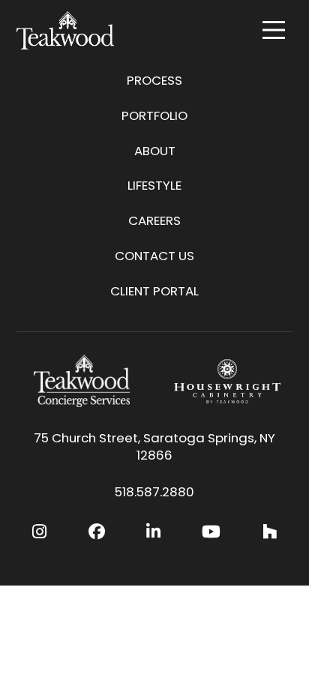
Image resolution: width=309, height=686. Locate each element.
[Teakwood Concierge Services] (81, 381)
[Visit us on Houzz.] (269, 532)
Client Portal (154, 291)
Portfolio (155, 115)
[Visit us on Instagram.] (39, 532)
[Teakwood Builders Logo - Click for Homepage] (65, 30)
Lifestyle (155, 185)
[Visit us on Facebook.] (96, 532)
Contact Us (154, 256)
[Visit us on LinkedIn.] (153, 532)
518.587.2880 (154, 492)
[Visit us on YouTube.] (211, 532)
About (155, 151)
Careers (154, 220)
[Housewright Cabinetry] (227, 381)
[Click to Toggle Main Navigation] (273, 30)
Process (154, 80)
